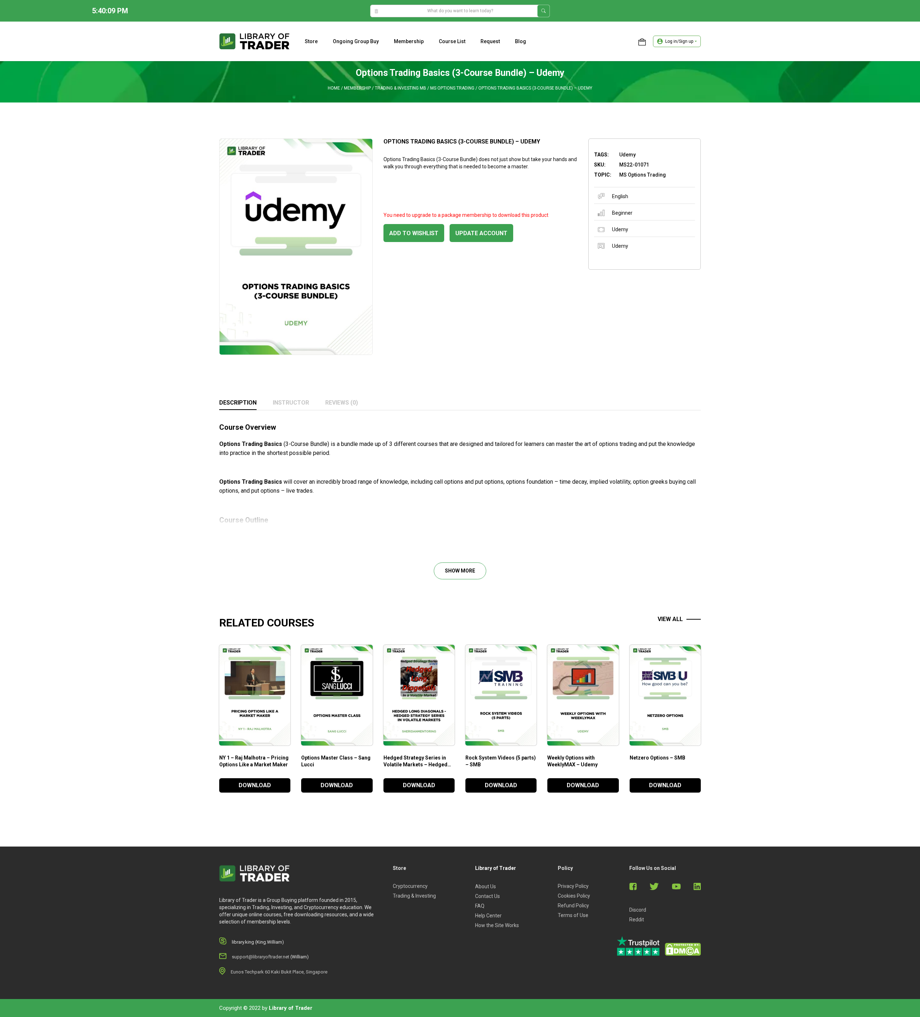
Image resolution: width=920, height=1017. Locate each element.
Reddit (636, 919)
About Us (485, 886)
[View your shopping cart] (642, 41)
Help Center (488, 915)
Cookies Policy (574, 896)
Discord (637, 910)
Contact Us (487, 896)
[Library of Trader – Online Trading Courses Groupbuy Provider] (254, 41)
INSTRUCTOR (291, 402)
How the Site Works (497, 925)
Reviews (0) (341, 402)
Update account (481, 233)
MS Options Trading (452, 88)
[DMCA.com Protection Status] (683, 949)
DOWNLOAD (255, 785)
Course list (452, 41)
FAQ (479, 906)
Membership (409, 41)
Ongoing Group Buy (356, 41)
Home (334, 88)
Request (490, 41)
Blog (520, 41)
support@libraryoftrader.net (260, 956)
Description (238, 402)
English (620, 196)
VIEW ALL (670, 619)
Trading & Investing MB (400, 88)
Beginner (622, 213)
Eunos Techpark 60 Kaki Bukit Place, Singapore (279, 972)
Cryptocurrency (410, 886)
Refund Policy (573, 905)
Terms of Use (573, 915)
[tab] (238, 403)
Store (311, 41)
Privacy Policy (573, 886)
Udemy (620, 229)
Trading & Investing (414, 896)
